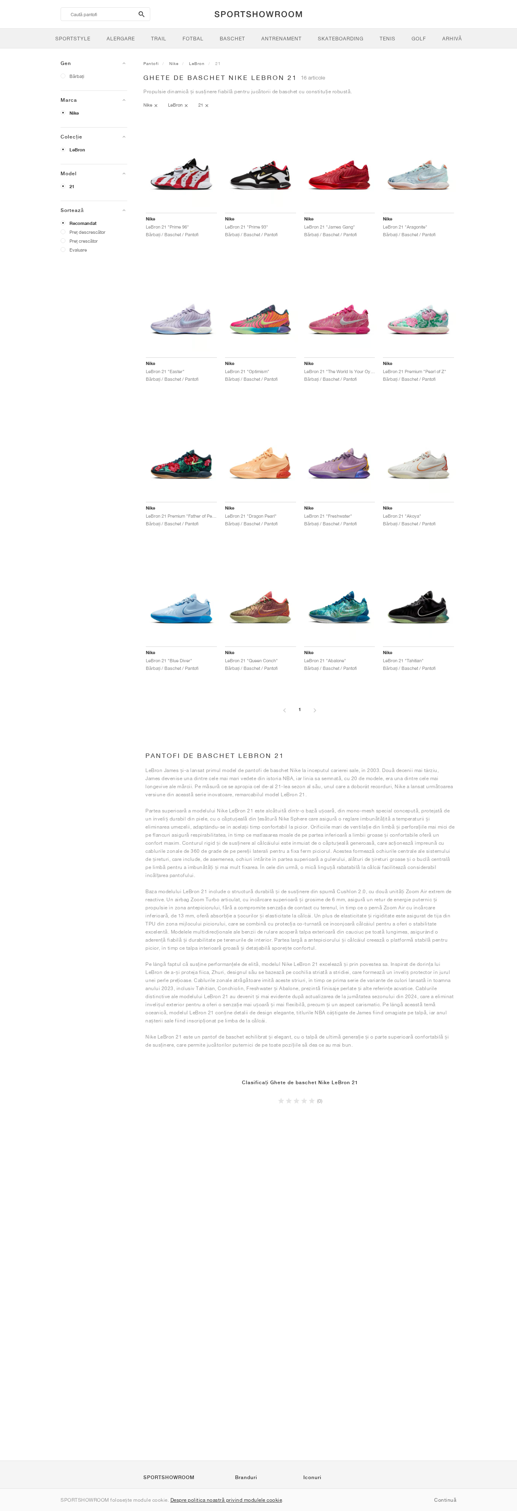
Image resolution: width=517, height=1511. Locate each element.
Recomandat (83, 223)
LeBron (77, 150)
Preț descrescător (87, 232)
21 (71, 186)
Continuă (445, 1500)
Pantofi (151, 63)
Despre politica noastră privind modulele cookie (226, 1500)
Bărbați (76, 76)
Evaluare (78, 249)
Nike (74, 113)
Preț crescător (83, 240)
